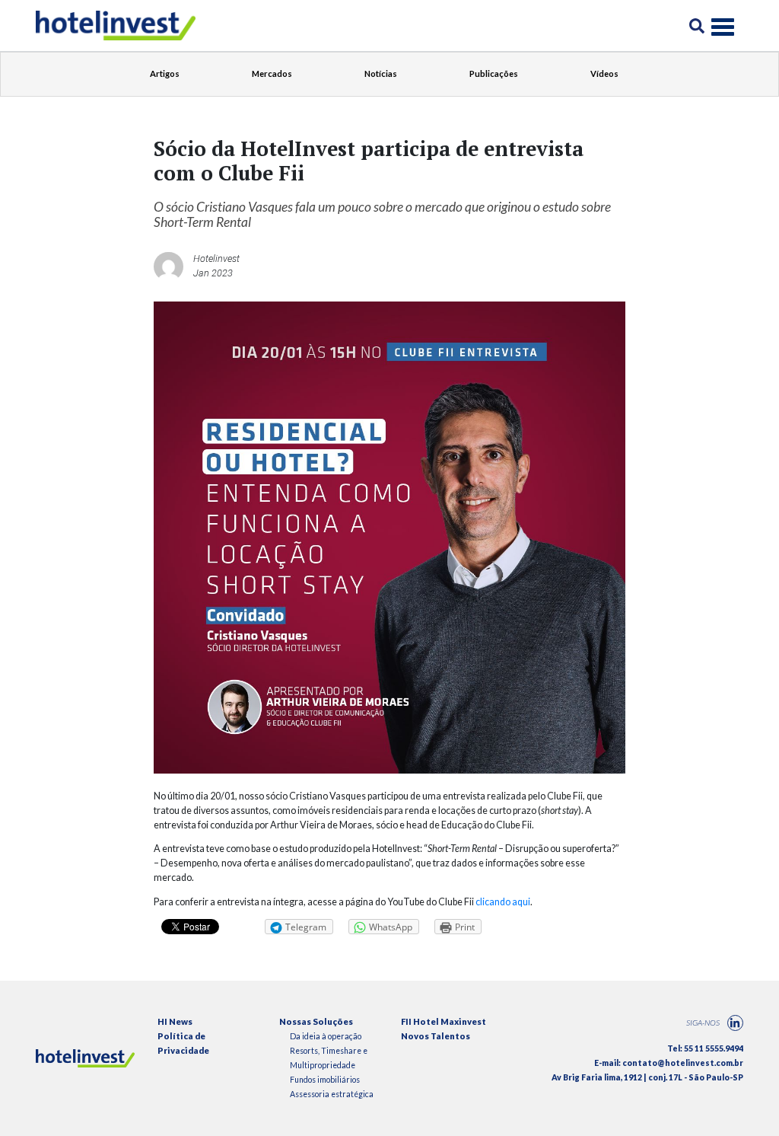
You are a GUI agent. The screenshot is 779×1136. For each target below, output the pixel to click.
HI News (174, 1021)
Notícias (380, 73)
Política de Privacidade (183, 1043)
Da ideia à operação (325, 1036)
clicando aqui (502, 902)
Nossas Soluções (316, 1021)
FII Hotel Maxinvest (443, 1021)
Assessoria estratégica (332, 1094)
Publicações (493, 73)
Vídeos (604, 73)
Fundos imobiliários (325, 1079)
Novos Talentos (435, 1036)
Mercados (272, 73)
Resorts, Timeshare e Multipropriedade (328, 1058)
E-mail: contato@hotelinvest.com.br (668, 1062)
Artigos (165, 73)
